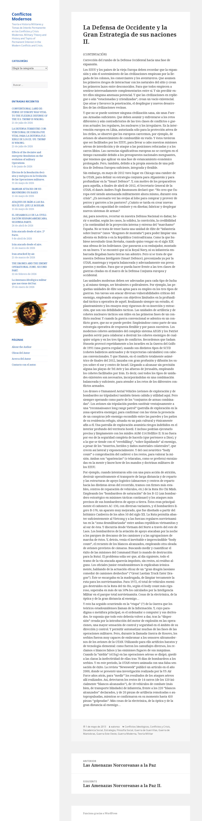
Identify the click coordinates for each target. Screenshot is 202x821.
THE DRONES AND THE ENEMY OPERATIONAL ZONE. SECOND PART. (29, 267)
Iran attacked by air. (23, 254)
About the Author (21, 347)
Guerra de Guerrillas (145, 730)
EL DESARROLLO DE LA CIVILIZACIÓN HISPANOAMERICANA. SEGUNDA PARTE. (29, 218)
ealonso (115, 726)
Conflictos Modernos (21, 16)
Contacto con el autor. (24, 364)
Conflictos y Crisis (160, 726)
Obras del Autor (21, 352)
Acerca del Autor (21, 358)
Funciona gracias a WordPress (100, 813)
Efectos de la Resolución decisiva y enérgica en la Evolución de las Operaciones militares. (29, 176)
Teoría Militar (145, 733)
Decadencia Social (93, 730)
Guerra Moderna (127, 733)
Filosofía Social (125, 730)
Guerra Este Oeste (106, 733)
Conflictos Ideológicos (137, 726)
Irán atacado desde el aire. (27, 244)
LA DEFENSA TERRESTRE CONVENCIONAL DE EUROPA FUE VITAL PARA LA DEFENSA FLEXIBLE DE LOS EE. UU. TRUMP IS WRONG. (29, 135)
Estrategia (109, 730)
